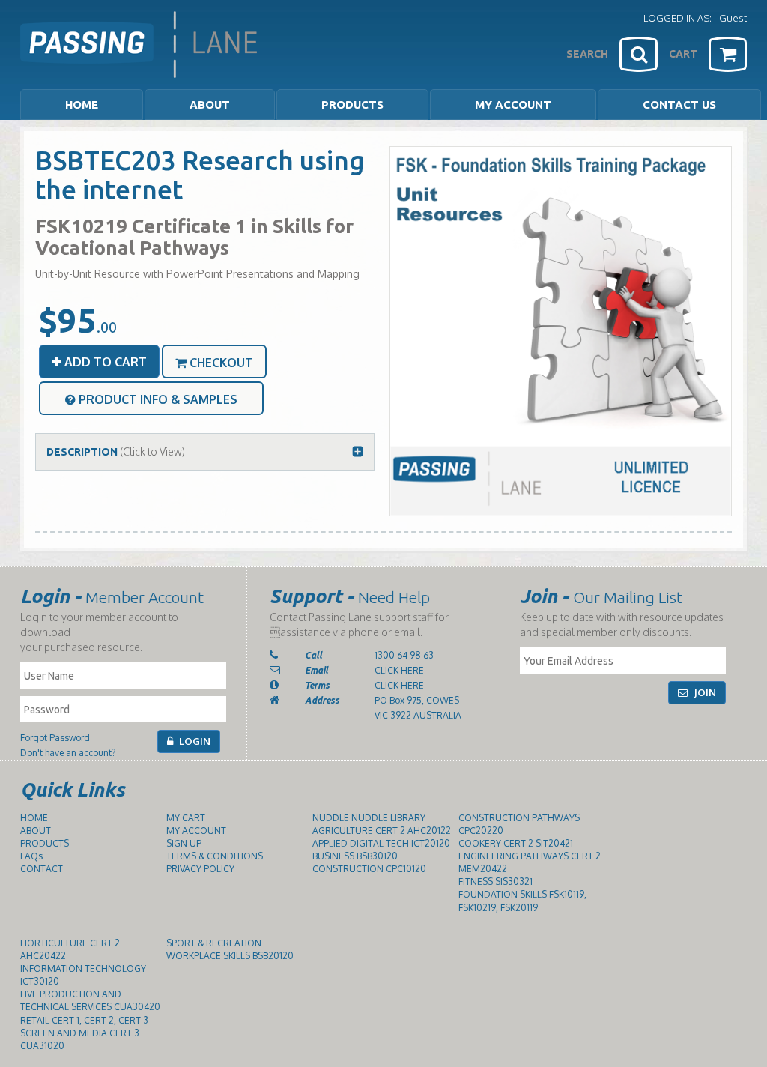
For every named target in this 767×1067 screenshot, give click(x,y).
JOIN (703, 692)
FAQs (31, 856)
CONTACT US (679, 104)
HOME (81, 104)
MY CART (185, 817)
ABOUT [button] (210, 104)
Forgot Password (55, 737)
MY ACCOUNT (513, 104)
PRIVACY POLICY (200, 868)
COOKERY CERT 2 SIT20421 (515, 843)
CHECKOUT (220, 362)
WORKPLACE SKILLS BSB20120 (230, 955)
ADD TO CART (104, 361)
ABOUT (35, 830)
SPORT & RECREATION (213, 943)
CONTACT (41, 868)
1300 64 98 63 (404, 655)
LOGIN (193, 741)
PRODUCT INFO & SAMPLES (156, 399)
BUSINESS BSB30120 (355, 856)
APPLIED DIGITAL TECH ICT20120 (381, 843)
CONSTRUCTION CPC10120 (369, 868)
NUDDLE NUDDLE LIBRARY (368, 817)
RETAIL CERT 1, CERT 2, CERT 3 (84, 1020)
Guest (733, 18)
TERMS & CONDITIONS (214, 856)
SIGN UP (183, 843)
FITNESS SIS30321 (495, 881)
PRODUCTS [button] (352, 104)
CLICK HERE (399, 670)
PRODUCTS (44, 843)
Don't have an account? (67, 752)
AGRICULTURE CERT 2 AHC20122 (381, 830)
